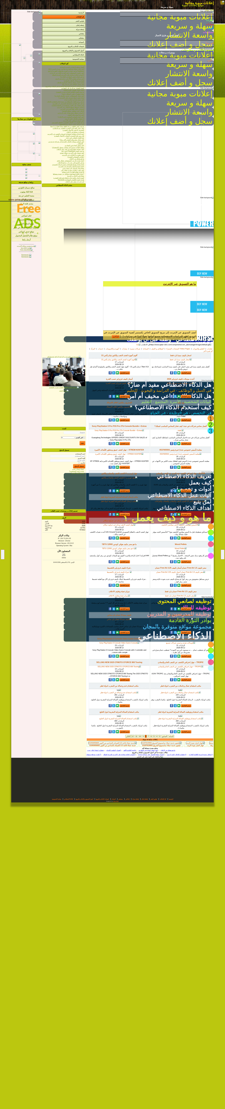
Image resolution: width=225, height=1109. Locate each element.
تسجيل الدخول (79, 466)
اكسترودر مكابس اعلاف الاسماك (119, 403)
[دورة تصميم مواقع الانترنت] (26, 246)
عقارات (210, 349)
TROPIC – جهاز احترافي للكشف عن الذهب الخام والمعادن (181, 662)
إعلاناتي (81, 34)
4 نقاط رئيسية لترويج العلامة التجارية (119, 754)
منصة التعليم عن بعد (26, 196)
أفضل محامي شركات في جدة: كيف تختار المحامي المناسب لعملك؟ (181, 426)
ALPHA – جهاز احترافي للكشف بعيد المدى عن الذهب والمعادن (180, 473)
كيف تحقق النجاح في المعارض (175, 750)
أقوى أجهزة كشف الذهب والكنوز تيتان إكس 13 (119, 355)
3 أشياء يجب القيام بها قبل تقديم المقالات (147, 754)
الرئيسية (81, 12)
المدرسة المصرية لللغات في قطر (26, 228)
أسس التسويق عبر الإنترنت (179, 283)
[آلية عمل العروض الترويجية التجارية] (63, 386)
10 (140, 736)
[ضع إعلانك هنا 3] (26, 248)
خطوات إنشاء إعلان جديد (122, 750)
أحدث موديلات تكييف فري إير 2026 (180, 379)
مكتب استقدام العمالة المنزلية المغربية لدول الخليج (119, 712)
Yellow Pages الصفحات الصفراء (178, 349)
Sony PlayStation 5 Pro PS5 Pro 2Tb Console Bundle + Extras (119, 426)
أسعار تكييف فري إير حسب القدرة (119, 379)
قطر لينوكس (26, 216)
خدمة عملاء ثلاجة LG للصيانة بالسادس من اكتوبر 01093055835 (167, 745)
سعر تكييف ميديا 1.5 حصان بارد (181, 615)
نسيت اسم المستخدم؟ (76, 471)
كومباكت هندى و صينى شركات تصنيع (180, 639)
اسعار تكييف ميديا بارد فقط (180, 355)
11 (136, 736)
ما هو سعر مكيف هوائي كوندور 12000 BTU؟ (119, 544)
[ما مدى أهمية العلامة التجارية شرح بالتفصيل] (64, 387)
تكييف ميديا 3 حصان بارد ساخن (119, 615)
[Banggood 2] (26, 257)
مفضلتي (81, 38)
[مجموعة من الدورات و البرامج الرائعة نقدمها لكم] (64, 357)
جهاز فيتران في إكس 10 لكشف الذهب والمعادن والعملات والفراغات (180, 497)
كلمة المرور (81, 458)
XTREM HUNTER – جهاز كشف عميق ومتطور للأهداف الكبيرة (119, 450)
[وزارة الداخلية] (26, 150)
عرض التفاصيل (186, 373)
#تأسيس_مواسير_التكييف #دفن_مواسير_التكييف (180, 521)
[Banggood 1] (26, 255)
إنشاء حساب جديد (78, 469)
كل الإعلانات (80, 17)
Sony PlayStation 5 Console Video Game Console (119, 639)
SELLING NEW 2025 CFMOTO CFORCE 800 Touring (119, 662)
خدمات (100, 349)
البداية (171, 736)
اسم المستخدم (80, 454)
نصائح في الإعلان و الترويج (103, 750)
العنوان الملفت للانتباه (141, 750)
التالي (128, 736)
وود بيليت (180, 403)
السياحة (146, 349)
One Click (115, 801)
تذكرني (83, 463)
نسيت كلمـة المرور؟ (77, 473)
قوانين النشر (80, 21)
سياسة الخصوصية (78, 59)
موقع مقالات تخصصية (26, 220)
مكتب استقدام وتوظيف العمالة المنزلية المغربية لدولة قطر (180, 712)
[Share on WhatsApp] (178, 372)
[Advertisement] (63, 409)
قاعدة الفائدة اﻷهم (157, 750)
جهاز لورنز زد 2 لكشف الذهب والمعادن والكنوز (119, 473)
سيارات (124, 349)
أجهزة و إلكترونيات (112, 349)
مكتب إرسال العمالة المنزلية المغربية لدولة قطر (119, 497)
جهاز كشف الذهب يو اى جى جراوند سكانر (119, 521)
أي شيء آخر (208, 351)
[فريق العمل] (64, 391)
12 (133, 736)
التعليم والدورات (198, 349)
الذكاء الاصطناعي (78, 55)
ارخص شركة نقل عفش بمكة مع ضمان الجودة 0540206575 (115, 745)
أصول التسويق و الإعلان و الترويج (73, 51)
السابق (164, 736)
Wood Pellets (181, 544)
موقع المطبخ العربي (26, 224)
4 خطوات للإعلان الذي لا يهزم (95, 754)
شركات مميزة (135, 349)
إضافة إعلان (80, 25)
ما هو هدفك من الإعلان (195, 750)
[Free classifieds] (26, 250)
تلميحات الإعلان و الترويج (76, 46)
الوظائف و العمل (157, 349)
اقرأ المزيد (188, 336)
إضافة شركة (80, 29)
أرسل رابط (26, 240)
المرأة (93, 349)
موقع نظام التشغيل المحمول (26, 236)
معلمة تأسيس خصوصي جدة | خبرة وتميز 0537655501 (180, 450)
